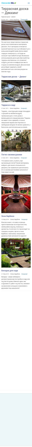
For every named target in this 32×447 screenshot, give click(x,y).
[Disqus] (16, 316)
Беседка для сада (9, 271)
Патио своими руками (11, 154)
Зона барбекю (7, 216)
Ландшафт (24, 19)
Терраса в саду (8, 105)
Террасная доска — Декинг (13, 77)
